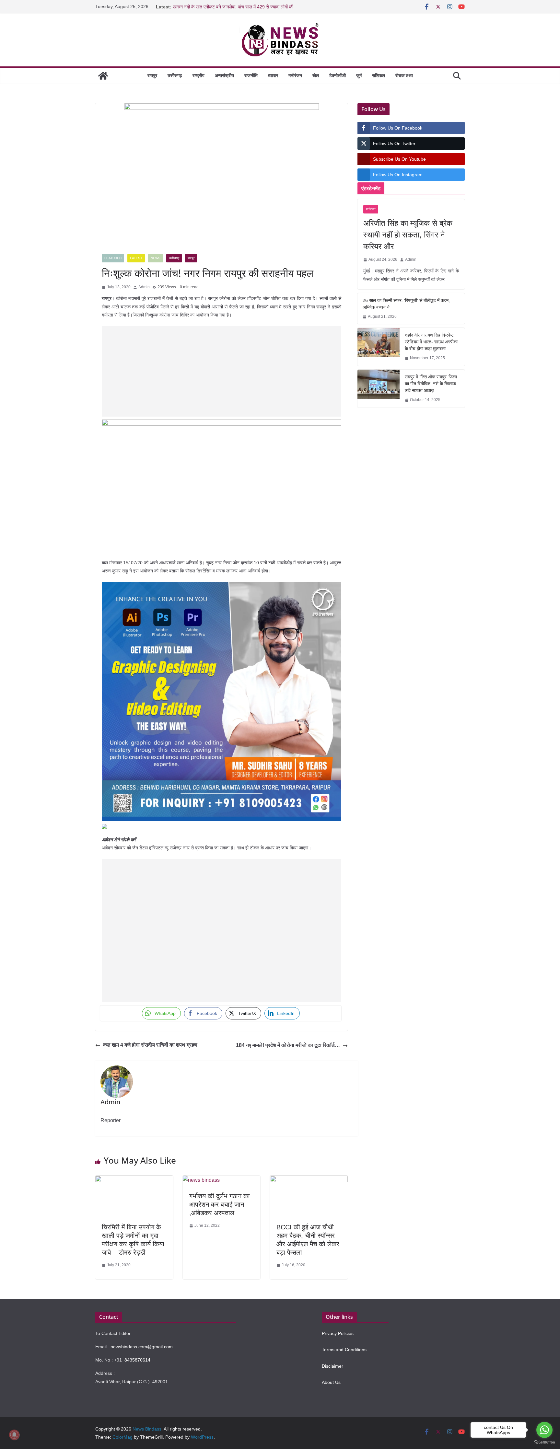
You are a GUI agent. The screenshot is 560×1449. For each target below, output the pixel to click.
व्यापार (273, 75)
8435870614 (137, 1360)
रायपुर (152, 75)
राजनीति (251, 75)
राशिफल (378, 75)
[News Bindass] (103, 76)
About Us (331, 1382)
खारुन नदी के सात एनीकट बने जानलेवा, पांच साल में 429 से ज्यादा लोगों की (233, 6)
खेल (315, 75)
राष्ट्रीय (198, 75)
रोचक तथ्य (404, 75)
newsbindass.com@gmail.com (142, 1346)
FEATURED (113, 258)
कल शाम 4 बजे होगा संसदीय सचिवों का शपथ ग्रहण (150, 1045)
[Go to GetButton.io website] (544, 1442)
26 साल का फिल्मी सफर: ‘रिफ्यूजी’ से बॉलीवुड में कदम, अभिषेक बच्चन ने (406, 304)
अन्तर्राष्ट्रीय (224, 75)
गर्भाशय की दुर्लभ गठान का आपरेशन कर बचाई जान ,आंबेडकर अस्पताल (219, 1204)
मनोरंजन (295, 75)
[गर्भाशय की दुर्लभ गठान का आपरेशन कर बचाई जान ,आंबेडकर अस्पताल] (201, 1180)
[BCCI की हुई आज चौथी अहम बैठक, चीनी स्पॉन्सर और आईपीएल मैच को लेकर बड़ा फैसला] (309, 1180)
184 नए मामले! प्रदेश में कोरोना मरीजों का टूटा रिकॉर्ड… (288, 1045)
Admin (144, 287)
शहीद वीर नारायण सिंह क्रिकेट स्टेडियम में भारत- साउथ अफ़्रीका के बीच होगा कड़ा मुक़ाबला (431, 341)
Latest (136, 258)
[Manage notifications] (14, 1435)
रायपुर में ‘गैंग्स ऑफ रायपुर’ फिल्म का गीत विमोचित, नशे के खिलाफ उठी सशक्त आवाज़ (431, 383)
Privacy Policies (338, 1333)
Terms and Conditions (344, 1349)
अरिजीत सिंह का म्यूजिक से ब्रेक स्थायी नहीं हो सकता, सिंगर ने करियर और (407, 235)
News (155, 258)
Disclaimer (332, 1366)
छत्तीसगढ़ (175, 75)
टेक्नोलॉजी (337, 75)
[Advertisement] (221, 371)
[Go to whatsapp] (544, 1430)
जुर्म (359, 75)
